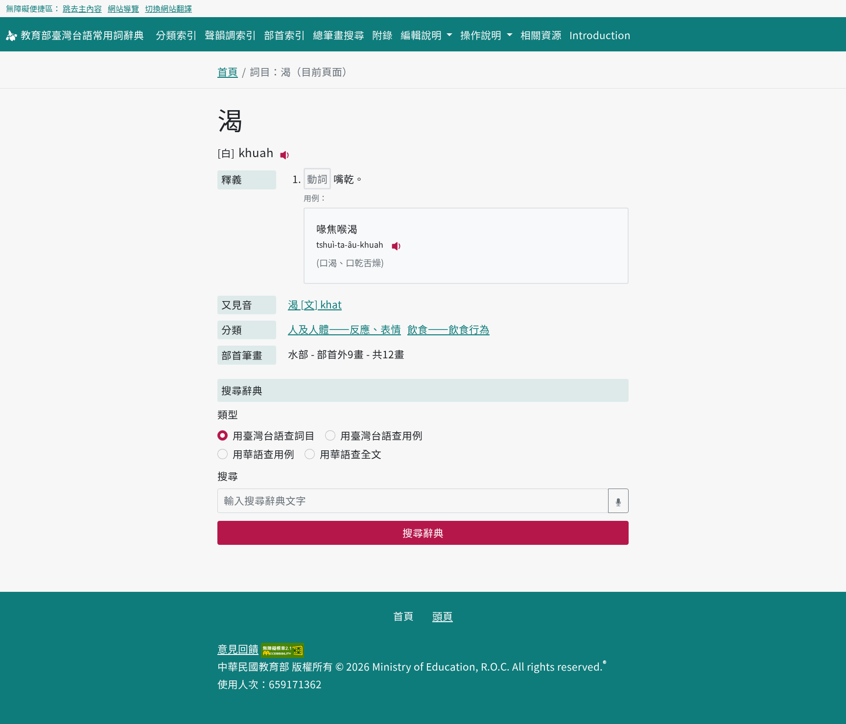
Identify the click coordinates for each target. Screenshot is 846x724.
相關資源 (541, 34)
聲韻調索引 (230, 34)
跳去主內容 (82, 8)
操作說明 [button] (482, 34)
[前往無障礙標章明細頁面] (282, 648)
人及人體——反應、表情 (344, 329)
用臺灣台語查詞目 (274, 435)
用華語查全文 (350, 453)
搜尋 (227, 475)
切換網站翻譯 (168, 8)
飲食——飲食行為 (448, 329)
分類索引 (176, 34)
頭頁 (442, 615)
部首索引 (284, 34)
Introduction (600, 34)
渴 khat (315, 304)
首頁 (227, 71)
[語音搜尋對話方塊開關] (618, 501)
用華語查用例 (263, 453)
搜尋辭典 (423, 532)
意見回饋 (237, 648)
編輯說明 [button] (422, 34)
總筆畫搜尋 (338, 34)
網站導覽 (123, 8)
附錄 (382, 34)
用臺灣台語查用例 (381, 435)
